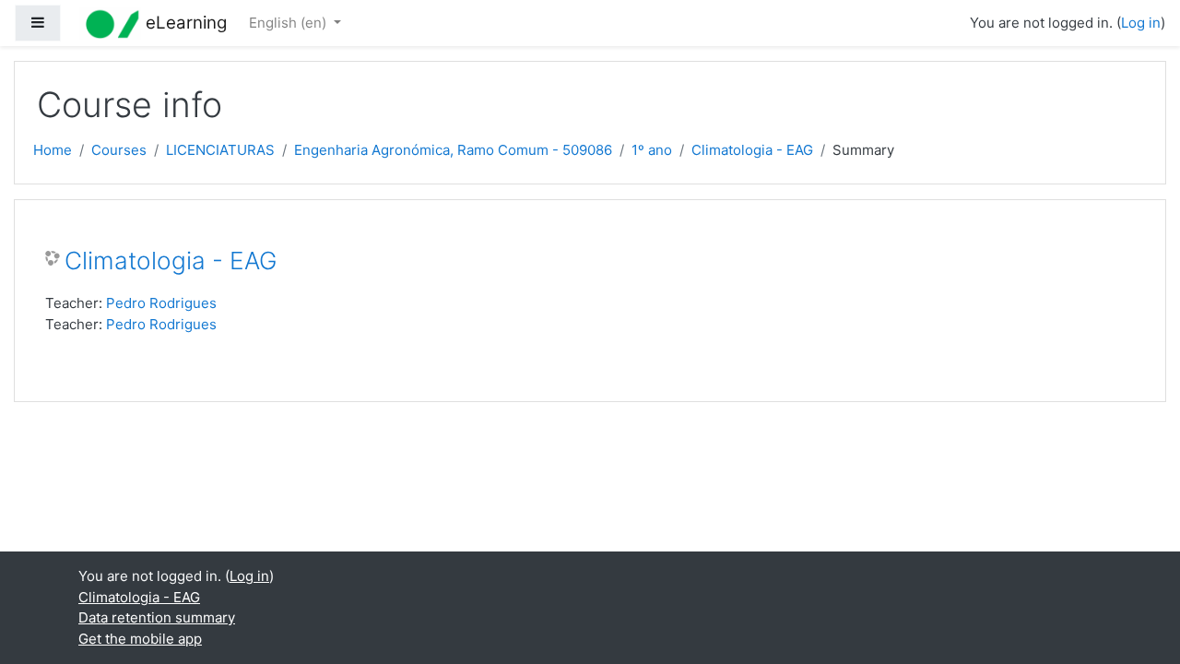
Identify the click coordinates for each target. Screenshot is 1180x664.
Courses (119, 150)
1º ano (651, 150)
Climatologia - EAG (752, 150)
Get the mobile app (140, 638)
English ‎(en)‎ (289, 22)
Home (52, 150)
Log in (1141, 22)
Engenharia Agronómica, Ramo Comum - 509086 (453, 150)
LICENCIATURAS (220, 150)
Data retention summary (156, 617)
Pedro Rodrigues (161, 303)
